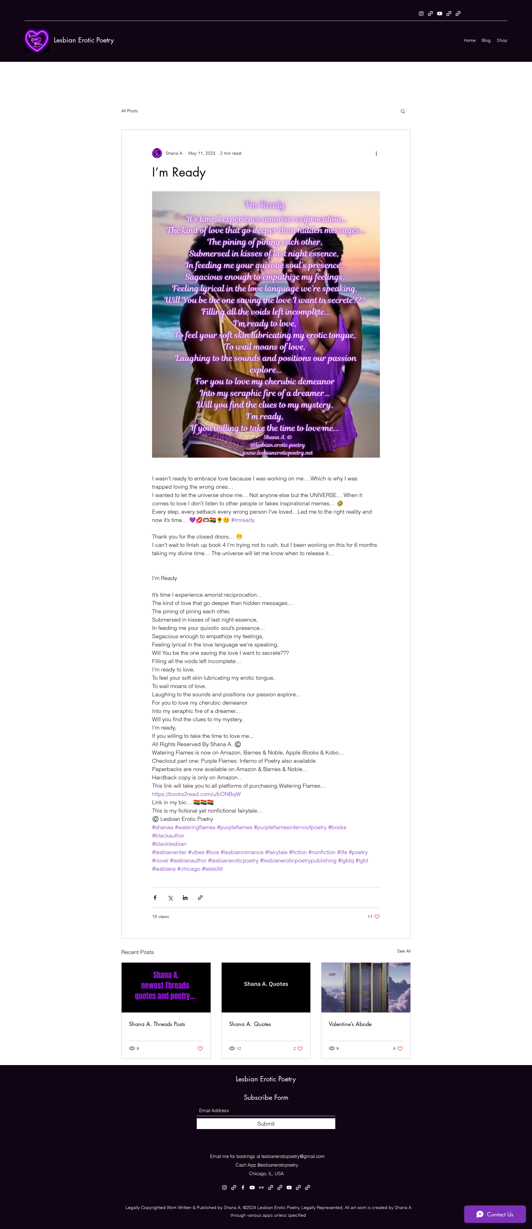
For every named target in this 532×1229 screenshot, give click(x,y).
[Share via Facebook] (155, 898)
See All (404, 951)
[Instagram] (421, 13)
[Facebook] (243, 1187)
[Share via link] (200, 898)
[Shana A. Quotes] (266, 987)
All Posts (129, 110)
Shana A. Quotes (250, 1024)
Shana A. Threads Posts (157, 1024)
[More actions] (376, 153)
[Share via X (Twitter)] (170, 898)
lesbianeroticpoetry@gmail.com (293, 1156)
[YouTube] (440, 13)
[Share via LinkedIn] (185, 898)
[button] (403, 111)
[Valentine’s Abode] (365, 987)
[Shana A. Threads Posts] (166, 987)
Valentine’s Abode (350, 1024)
